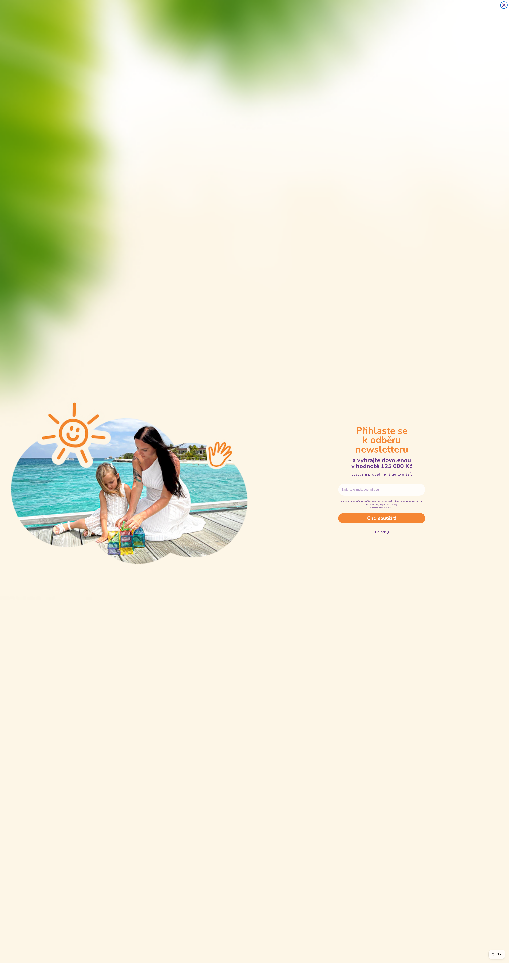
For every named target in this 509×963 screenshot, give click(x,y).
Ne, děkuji (382, 532)
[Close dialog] (503, 5)
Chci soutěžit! (381, 518)
